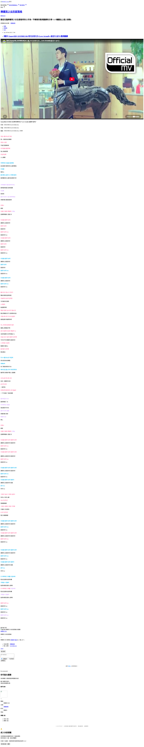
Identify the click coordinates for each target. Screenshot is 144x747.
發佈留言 (3, 660)
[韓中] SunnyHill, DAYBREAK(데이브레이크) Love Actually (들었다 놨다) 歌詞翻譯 (36, 36)
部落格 (5, 28)
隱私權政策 (80, 726)
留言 (16, 640)
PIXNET (60, 726)
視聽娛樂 (12, 23)
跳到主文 (3, 15)
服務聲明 (86, 726)
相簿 (5, 26)
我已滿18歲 (3, 744)
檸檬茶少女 (4, 631)
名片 (5, 30)
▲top (2, 648)
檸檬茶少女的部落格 (11, 11)
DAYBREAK (13, 646)
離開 (9, 744)
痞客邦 (12, 640)
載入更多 (3, 651)
